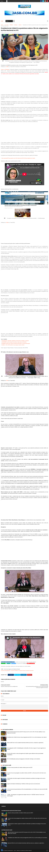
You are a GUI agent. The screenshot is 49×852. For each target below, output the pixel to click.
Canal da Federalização (5, 670)
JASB (7, 66)
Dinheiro (15, 24)
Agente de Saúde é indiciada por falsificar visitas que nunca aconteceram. (23, 783)
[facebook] (41, 1)
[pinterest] (47, 1)
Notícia (20, 24)
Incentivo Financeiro (30, 670)
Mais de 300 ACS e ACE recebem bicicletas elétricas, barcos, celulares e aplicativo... (25, 742)
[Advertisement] (24, 84)
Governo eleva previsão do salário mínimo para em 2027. (20, 767)
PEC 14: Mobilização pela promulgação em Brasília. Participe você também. (23, 759)
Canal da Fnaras (22, 670)
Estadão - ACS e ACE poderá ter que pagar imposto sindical (13, 344)
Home (2, 21)
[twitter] (43, 1)
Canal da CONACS (14, 670)
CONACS (11, 24)
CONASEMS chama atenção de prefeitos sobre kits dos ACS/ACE (14, 342)
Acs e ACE (6, 24)
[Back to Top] (47, 850)
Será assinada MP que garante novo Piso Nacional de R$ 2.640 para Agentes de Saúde (18, 158)
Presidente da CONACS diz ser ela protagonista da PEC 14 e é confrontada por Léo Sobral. (27, 737)
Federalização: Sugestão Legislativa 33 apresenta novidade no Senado (15, 340)
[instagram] (45, 1)
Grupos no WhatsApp (5, 69)
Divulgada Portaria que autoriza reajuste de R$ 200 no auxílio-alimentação (16, 343)
